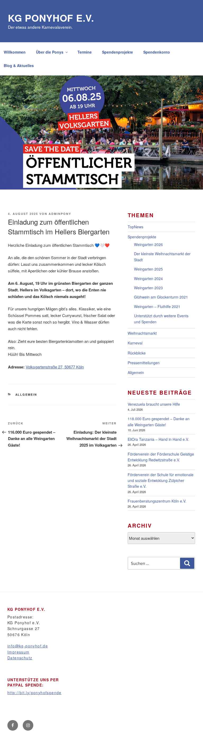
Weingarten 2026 (148, 244)
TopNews (135, 226)
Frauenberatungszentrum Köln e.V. (157, 501)
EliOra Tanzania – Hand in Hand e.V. (158, 439)
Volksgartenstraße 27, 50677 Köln (55, 367)
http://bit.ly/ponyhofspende (34, 692)
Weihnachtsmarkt (142, 333)
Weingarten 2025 (148, 269)
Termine (84, 52)
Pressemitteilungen (144, 362)
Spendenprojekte (117, 52)
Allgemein (26, 394)
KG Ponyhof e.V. (51, 18)
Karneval (135, 343)
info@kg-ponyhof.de (27, 646)
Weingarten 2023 (148, 287)
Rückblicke (137, 353)
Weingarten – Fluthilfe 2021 (157, 306)
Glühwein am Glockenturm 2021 (161, 297)
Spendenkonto (156, 52)
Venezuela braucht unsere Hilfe (154, 404)
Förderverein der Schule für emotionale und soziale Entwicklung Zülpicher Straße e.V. (160, 480)
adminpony (60, 214)
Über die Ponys (49, 52)
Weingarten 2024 (148, 278)
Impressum (18, 652)
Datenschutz (19, 657)
